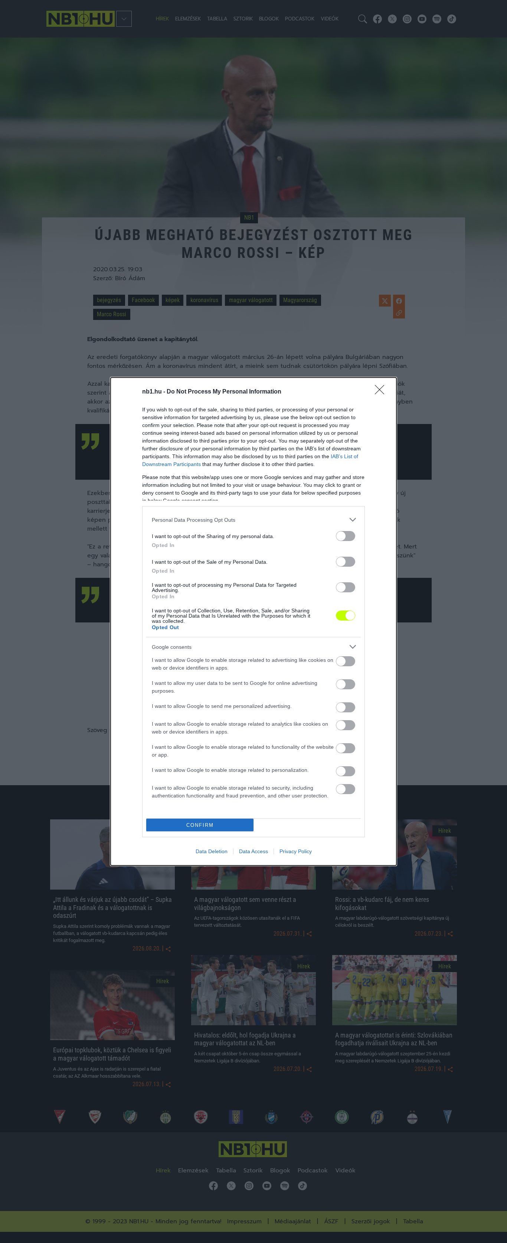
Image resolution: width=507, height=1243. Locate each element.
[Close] (382, 392)
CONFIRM (200, 825)
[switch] (345, 536)
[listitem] (253, 520)
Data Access (253, 851)
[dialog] (253, 621)
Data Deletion (212, 851)
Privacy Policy (295, 851)
